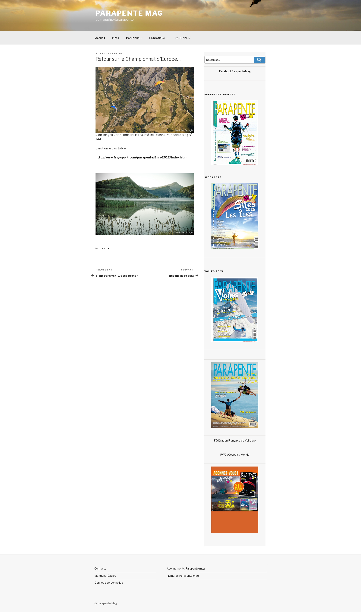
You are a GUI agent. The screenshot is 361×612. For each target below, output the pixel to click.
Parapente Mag (129, 13)
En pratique (157, 37)
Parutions (133, 37)
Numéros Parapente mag (183, 575)
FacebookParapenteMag (235, 71)
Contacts (100, 568)
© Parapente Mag (105, 603)
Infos (115, 37)
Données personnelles (108, 582)
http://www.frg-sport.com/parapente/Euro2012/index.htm (141, 157)
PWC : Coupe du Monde (235, 454)
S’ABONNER (182, 37)
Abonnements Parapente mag (186, 568)
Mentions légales (105, 575)
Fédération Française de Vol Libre (235, 440)
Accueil (100, 37)
